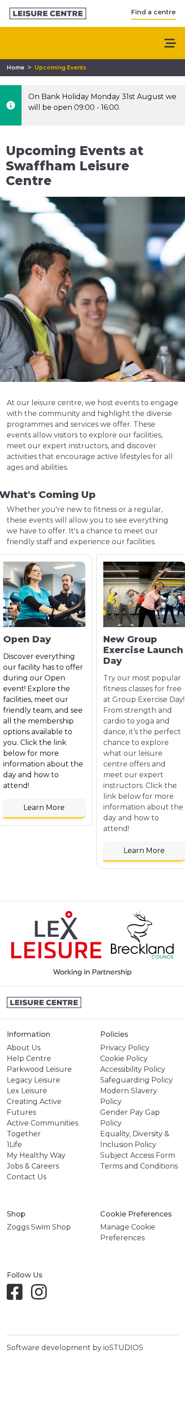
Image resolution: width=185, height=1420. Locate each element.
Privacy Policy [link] (125, 1047)
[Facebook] (18, 1296)
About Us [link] (23, 1047)
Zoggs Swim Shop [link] (39, 1227)
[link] (47, 14)
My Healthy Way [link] (36, 1155)
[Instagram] (42, 1296)
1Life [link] (14, 1144)
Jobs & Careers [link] (33, 1166)
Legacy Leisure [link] (33, 1080)
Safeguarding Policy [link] (136, 1080)
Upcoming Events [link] (60, 67)
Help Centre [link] (29, 1058)
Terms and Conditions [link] (139, 1166)
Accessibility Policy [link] (132, 1069)
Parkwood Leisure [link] (39, 1069)
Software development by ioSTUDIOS (75, 1347)
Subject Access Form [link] (137, 1155)
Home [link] (15, 67)
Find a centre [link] (153, 12)
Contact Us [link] (26, 1177)
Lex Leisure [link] (27, 1091)
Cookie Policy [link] (124, 1058)
